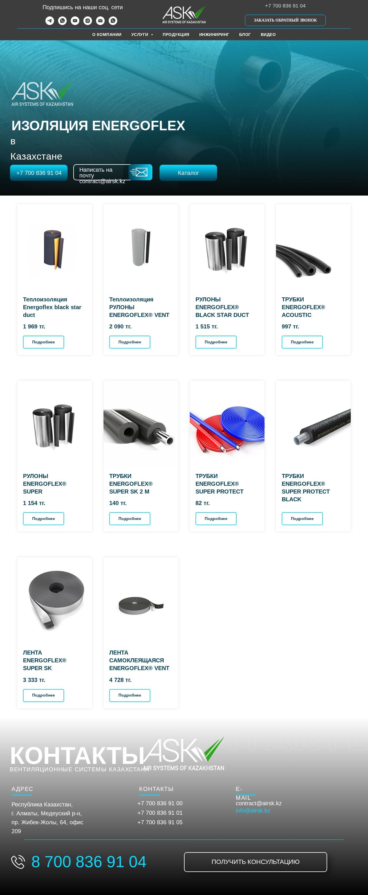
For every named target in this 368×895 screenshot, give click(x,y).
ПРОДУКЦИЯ (176, 34)
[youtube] (75, 23)
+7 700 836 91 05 (160, 822)
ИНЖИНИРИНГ (214, 34)
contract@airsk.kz (259, 803)
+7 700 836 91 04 (285, 6)
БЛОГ (245, 34)
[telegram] (49, 23)
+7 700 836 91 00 (160, 803)
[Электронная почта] (100, 23)
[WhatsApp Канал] (113, 23)
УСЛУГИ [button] (140, 34)
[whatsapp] (62, 23)
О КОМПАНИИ (107, 34)
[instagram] (87, 23)
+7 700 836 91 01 (160, 813)
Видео (268, 34)
